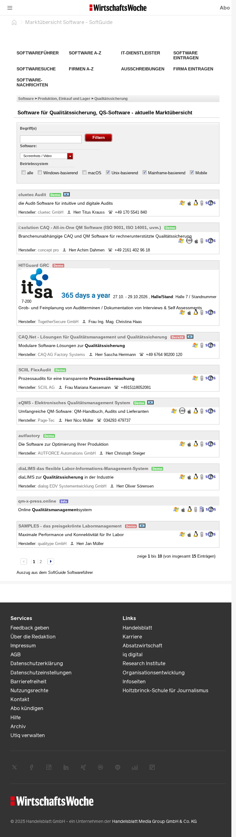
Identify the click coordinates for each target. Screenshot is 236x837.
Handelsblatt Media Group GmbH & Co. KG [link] (154, 821)
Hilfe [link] (15, 717)
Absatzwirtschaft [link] (142, 645)
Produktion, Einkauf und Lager (64, 99)
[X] (14, 767)
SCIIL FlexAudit (34, 369)
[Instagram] (49, 767)
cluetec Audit (32, 194)
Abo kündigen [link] (26, 708)
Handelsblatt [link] (137, 627)
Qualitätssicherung (111, 99)
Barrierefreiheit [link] (28, 681)
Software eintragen (186, 55)
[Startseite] (14, 22)
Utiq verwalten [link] (27, 735)
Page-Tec (47, 420)
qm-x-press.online (37, 501)
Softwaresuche (36, 68)
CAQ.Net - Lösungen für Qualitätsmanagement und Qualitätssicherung (92, 336)
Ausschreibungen (142, 68)
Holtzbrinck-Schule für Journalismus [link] (165, 690)
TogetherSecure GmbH (59, 321)
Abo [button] (225, 7)
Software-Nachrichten (32, 82)
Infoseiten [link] (134, 681)
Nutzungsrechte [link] (29, 690)
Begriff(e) (28, 128)
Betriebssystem (34, 164)
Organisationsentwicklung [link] (154, 672)
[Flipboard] (152, 767)
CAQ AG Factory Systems (62, 354)
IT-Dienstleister (140, 52)
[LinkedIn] (66, 767)
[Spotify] (100, 767)
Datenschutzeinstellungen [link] (41, 672)
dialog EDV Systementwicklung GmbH (73, 486)
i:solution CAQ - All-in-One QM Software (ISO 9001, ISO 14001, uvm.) (89, 227)
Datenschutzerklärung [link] (36, 663)
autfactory (29, 435)
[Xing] (83, 767)
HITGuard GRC (33, 265)
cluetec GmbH (51, 212)
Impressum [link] (23, 645)
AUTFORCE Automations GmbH (67, 453)
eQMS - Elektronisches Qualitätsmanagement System (74, 402)
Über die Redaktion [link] (33, 636)
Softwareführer (38, 52)
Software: (28, 146)
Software (26, 99)
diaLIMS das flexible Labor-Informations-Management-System (83, 468)
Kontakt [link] (19, 699)
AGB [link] (15, 654)
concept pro (49, 250)
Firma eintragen (193, 68)
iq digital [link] (133, 654)
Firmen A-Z (81, 68)
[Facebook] (31, 767)
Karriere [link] (132, 636)
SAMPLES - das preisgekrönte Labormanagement (70, 525)
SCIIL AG (47, 387)
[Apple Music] (117, 767)
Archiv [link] (18, 726)
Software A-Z (85, 52)
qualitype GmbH (53, 543)
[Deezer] (135, 767)
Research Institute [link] (144, 663)
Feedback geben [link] (29, 627)
